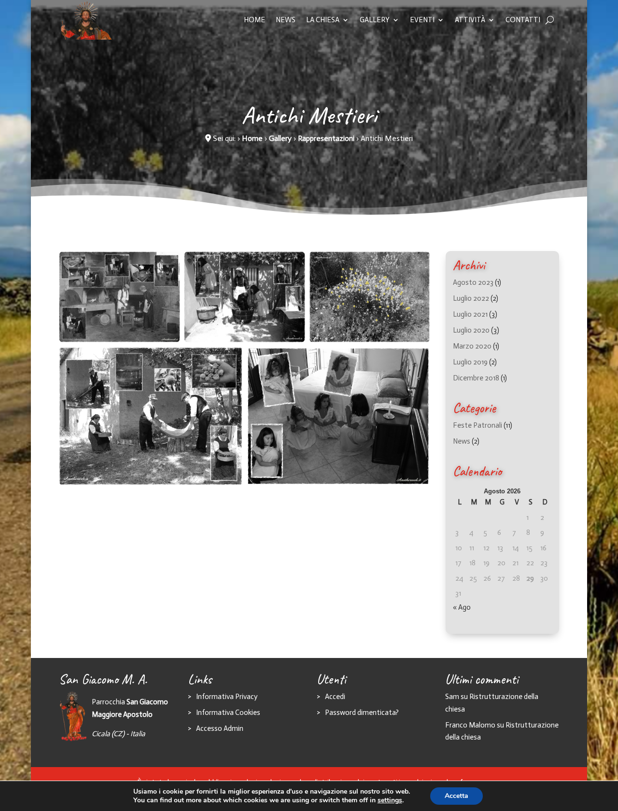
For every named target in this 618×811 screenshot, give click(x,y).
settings (390, 800)
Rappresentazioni (326, 138)
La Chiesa (322, 19)
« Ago (462, 607)
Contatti (523, 19)
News (285, 19)
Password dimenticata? (362, 712)
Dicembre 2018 (476, 378)
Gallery (375, 19)
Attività (470, 19)
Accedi (335, 696)
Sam (452, 696)
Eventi (422, 19)
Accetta (456, 795)
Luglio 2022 (471, 298)
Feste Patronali (477, 425)
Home (254, 19)
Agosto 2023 (473, 282)
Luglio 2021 (470, 314)
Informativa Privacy (226, 696)
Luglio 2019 (470, 362)
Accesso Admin (219, 728)
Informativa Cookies (228, 712)
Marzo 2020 (472, 346)
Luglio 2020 (471, 330)
